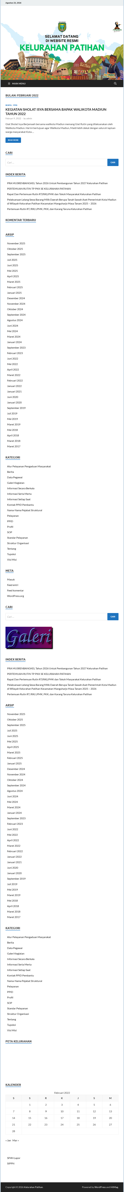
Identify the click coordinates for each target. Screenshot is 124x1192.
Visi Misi (12, 559)
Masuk (11, 579)
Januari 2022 (14, 385)
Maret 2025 (13, 281)
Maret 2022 (13, 374)
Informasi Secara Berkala (20, 488)
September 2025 (16, 254)
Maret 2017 (13, 446)
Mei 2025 (12, 270)
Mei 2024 (12, 331)
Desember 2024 (16, 298)
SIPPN (10, 1163)
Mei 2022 (12, 363)
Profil (10, 526)
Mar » (15, 1140)
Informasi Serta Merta (19, 493)
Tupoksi (11, 554)
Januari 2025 (14, 292)
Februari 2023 (15, 353)
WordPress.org (15, 595)
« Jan (8, 1140)
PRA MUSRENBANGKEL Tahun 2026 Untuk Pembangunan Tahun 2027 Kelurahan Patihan (57, 183)
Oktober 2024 (15, 309)
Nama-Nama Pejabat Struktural (24, 510)
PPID (15, 105)
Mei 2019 (12, 418)
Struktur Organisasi (18, 543)
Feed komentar (15, 590)
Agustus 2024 (15, 320)
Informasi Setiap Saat (19, 499)
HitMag (114, 1187)
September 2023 (16, 347)
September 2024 (16, 314)
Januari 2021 (14, 391)
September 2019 (16, 407)
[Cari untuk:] (62, 162)
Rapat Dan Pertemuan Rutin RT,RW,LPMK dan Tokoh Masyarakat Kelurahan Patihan (54, 194)
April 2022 (13, 369)
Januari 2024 (14, 342)
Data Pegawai (14, 477)
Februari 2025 (15, 287)
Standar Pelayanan (17, 537)
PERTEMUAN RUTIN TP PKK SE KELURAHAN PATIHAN (39, 188)
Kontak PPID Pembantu (20, 504)
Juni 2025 (12, 265)
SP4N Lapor (13, 1157)
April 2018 (13, 435)
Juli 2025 (12, 259)
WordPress (100, 1187)
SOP (9, 532)
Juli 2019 (12, 413)
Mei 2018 (12, 429)
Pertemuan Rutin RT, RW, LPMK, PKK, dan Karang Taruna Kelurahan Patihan (49, 208)
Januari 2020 (14, 402)
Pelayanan (13, 515)
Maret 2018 (13, 440)
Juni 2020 (12, 396)
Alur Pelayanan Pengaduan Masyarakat (29, 466)
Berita (8, 105)
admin (29, 118)
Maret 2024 (13, 336)
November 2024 (16, 303)
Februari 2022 (15, 380)
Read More (12, 139)
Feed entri (12, 584)
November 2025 (16, 243)
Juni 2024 (12, 325)
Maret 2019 (13, 424)
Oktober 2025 (15, 248)
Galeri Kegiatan (15, 482)
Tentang (11, 548)
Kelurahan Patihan (33, 1187)
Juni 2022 (12, 358)
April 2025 (13, 276)
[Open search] (115, 83)
